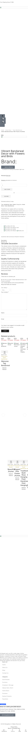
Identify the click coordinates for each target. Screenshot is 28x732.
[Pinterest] (3, 4)
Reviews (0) (4, 241)
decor (11, 204)
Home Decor (8, 130)
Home (2, 130)
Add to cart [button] (5, 352)
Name (2, 313)
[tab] (14, 240)
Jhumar (11, 467)
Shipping (3, 180)
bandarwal (6, 204)
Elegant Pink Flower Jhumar (17, 472)
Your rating (4, 287)
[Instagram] (2, 719)
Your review (5, 292)
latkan (14, 204)
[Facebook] (0, 4)
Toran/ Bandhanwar (17, 130)
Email (2, 319)
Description (4, 240)
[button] (2, 115)
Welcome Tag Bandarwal (5, 363)
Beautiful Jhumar (11, 470)
